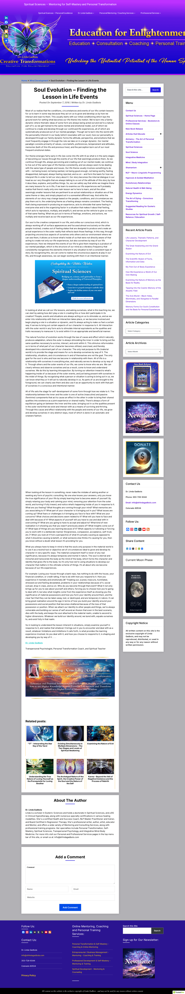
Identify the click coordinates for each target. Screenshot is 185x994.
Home (24, 80)
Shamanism (131, 167)
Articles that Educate (135, 134)
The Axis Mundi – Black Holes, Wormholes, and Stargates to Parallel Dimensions (142, 299)
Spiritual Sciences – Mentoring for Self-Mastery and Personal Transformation (70, 4)
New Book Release (134, 129)
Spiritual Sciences (134, 147)
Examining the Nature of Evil (138, 254)
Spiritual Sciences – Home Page (140, 116)
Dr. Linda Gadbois (85, 13)
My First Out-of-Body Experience (140, 267)
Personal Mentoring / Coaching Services (117, 13)
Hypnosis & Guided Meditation (140, 178)
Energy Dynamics (134, 193)
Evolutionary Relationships (138, 183)
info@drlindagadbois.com (32, 955)
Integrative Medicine (135, 157)
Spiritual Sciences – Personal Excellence (55, 13)
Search (157, 930)
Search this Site (130, 926)
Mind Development (39, 80)
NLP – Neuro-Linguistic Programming (143, 172)
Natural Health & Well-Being (139, 188)
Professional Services (150, 13)
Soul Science (132, 152)
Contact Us (131, 110)
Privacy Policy (28, 975)
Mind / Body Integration (137, 162)
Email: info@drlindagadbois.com (141, 502)
